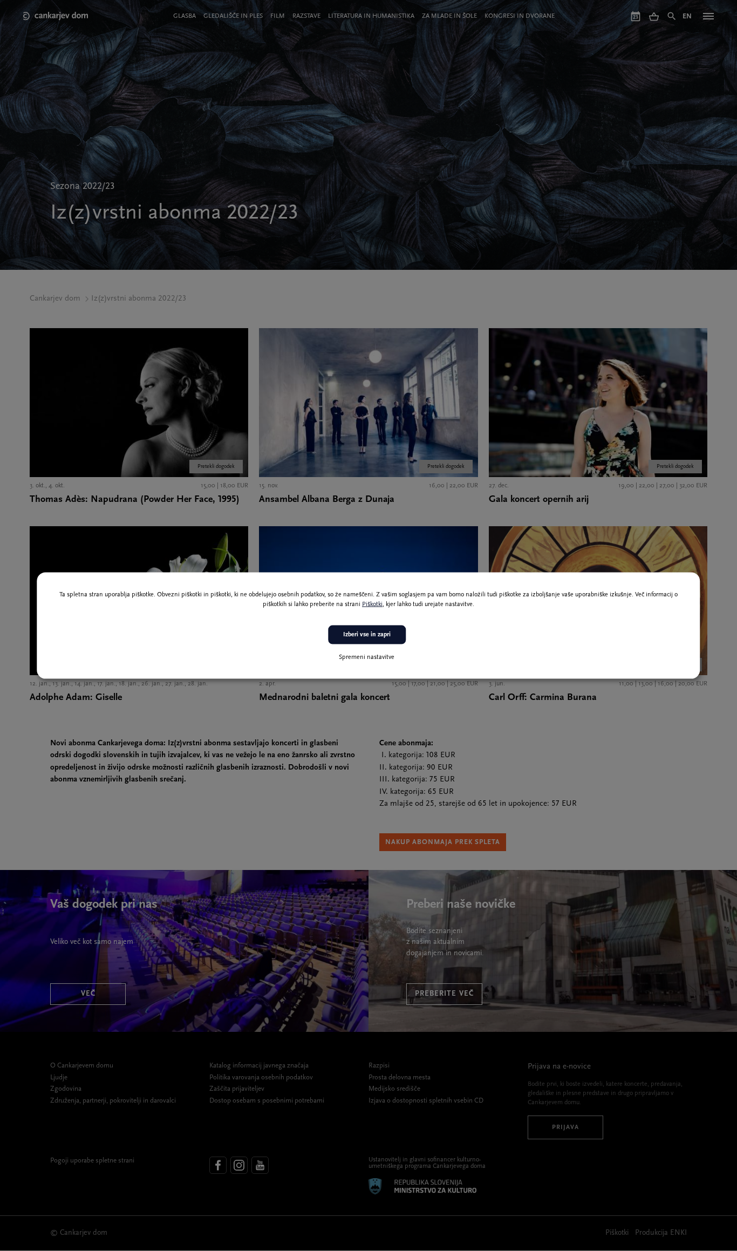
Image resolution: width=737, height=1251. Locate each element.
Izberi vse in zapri (367, 634)
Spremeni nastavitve (366, 657)
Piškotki (372, 604)
